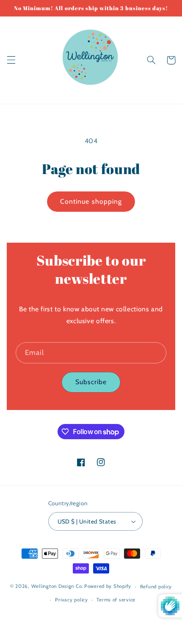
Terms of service (116, 600)
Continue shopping (91, 201)
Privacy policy (71, 600)
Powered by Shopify (107, 587)
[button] (11, 60)
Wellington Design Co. (57, 587)
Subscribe (91, 382)
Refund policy (156, 587)
